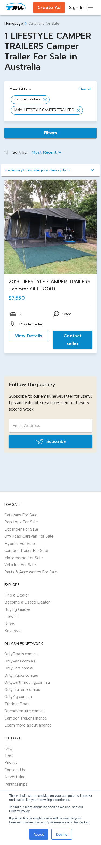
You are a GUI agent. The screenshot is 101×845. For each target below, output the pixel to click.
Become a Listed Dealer (27, 602)
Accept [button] (39, 834)
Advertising (15, 777)
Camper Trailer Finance (25, 718)
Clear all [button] (85, 89)
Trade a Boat (16, 704)
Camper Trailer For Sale (26, 550)
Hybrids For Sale (19, 543)
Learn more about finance (28, 725)
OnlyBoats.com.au (21, 654)
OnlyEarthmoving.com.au (27, 682)
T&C (8, 755)
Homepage (13, 23)
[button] (30, 99)
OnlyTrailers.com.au (22, 689)
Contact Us (14, 770)
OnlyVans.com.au (19, 661)
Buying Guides (17, 609)
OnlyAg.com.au (18, 696)
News (9, 623)
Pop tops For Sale (21, 522)
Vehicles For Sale (20, 564)
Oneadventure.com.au (24, 711)
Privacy (11, 762)
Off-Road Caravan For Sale (29, 536)
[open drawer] (90, 7)
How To (12, 616)
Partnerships (15, 784)
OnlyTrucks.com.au (21, 675)
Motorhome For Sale (23, 557)
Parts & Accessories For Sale (30, 572)
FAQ (8, 748)
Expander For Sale (21, 529)
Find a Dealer (16, 595)
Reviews (12, 630)
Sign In (76, 7)
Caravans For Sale (20, 515)
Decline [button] (61, 834)
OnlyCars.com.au (19, 668)
